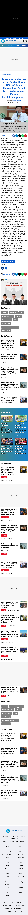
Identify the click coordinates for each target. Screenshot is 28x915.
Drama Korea (7, 890)
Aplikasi (21, 884)
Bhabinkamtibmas (7, 316)
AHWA (21, 313)
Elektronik (7, 882)
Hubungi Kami (9, 908)
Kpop (7, 892)
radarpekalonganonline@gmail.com (14, 841)
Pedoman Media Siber (7, 905)
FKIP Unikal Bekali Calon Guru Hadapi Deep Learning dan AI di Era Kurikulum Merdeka (10, 650)
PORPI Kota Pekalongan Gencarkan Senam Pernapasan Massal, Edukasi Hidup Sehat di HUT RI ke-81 (10, 633)
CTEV (15, 320)
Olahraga (20, 854)
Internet (21, 892)
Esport (20, 862)
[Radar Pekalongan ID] (8, 41)
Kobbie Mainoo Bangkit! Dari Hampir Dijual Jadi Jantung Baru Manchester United (20, 450)
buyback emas (6, 320)
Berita (2, 45)
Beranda (3, 74)
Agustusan (13, 313)
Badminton (21, 857)
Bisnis (17, 45)
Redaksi (13, 902)
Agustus (4, 313)
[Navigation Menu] (26, 41)
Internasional (7, 852)
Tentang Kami (18, 908)
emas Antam (6, 330)
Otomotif (21, 868)
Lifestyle (10, 45)
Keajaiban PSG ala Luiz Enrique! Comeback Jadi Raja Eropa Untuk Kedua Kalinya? (7, 450)
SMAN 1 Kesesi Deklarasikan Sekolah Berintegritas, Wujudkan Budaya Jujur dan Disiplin (7, 428)
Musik (7, 895)
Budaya (18, 316)
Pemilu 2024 (21, 876)
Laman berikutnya (7, 261)
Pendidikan (5, 639)
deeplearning (6, 323)
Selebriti (21, 846)
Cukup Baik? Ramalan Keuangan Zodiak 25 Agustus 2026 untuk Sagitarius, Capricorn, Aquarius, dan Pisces (8, 343)
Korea (7, 887)
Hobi (21, 849)
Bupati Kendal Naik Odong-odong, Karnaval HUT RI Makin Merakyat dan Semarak (9, 604)
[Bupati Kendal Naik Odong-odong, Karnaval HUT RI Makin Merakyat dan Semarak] (23, 604)
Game (20, 890)
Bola (21, 860)
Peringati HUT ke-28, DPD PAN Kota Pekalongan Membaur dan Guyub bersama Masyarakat (9, 357)
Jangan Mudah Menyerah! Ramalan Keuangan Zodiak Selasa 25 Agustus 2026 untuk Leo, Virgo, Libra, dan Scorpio (10, 371)
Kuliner (21, 852)
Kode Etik (7, 902)
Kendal (4, 610)
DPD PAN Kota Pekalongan (10, 327)
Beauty (7, 873)
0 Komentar (6, 136)
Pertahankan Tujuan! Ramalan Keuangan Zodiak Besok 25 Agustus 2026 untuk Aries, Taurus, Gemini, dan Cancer (10, 386)
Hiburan (24, 45)
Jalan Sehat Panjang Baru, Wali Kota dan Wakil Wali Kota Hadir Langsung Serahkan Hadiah (9, 399)
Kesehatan (7, 871)
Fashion (7, 876)
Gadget (21, 887)
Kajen (7, 862)
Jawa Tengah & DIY (7, 854)
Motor (20, 873)
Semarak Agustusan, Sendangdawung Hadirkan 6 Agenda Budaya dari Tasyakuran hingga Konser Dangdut (10, 619)
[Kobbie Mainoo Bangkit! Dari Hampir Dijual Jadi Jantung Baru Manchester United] (21, 441)
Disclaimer (19, 902)
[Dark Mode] (23, 41)
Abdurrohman (16, 100)
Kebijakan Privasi (21, 905)
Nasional (7, 849)
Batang (7, 860)
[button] (3, 45)
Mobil (20, 871)
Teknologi (20, 882)
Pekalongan (5, 517)
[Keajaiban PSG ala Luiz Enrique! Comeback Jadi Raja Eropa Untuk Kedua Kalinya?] (7, 441)
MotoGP (21, 865)
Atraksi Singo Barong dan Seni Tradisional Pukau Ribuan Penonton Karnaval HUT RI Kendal (9, 690)
